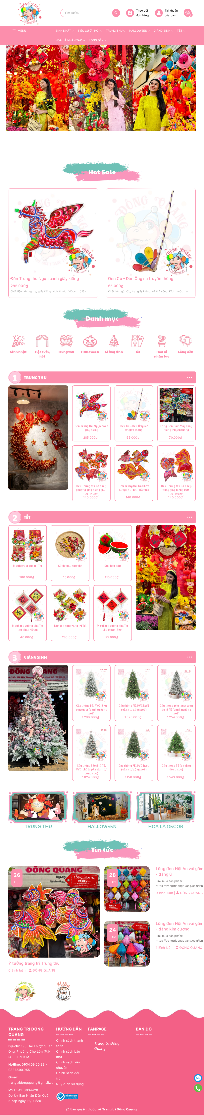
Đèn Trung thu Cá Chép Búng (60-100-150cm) (134, 488)
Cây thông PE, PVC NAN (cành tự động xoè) (134, 708)
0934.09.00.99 (33, 1064)
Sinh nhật (18, 351)
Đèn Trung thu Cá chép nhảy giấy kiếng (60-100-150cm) (176, 490)
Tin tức (102, 849)
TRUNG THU (35, 377)
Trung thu (66, 351)
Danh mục (102, 318)
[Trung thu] (66, 341)
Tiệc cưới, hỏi (42, 354)
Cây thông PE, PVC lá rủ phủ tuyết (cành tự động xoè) (91, 710)
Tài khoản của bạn (171, 13)
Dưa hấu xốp (112, 566)
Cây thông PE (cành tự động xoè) (176, 768)
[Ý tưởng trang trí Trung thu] (54, 912)
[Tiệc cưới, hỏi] (42, 341)
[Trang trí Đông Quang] (102, 810)
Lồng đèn (185, 351)
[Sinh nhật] (18, 341)
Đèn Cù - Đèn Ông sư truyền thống (140, 278)
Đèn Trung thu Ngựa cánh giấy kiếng (45, 278)
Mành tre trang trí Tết (27, 566)
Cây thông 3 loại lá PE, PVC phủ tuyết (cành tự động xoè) (91, 770)
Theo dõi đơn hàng (142, 13)
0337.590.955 (19, 1070)
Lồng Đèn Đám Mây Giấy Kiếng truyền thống (176, 428)
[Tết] (137, 341)
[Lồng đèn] (185, 341)
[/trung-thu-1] (38, 810)
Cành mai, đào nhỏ (70, 566)
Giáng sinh (114, 351)
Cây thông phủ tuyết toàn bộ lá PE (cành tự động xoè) (176, 710)
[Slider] (101, 88)
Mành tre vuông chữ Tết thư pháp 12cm (112, 628)
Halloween (90, 351)
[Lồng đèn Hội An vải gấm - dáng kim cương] (127, 943)
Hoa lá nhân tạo (161, 354)
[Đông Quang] (24, 991)
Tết (137, 351)
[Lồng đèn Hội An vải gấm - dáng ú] (127, 889)
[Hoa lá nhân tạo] (162, 341)
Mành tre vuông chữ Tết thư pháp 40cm (27, 628)
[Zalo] (198, 1078)
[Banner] (38, 437)
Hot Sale (102, 171)
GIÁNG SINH (35, 657)
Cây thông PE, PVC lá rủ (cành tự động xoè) (134, 768)
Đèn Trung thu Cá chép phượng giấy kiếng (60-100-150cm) (91, 490)
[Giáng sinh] (114, 341)
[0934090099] (198, 1088)
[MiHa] (63, 991)
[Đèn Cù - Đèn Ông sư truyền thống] (150, 233)
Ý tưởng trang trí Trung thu (34, 963)
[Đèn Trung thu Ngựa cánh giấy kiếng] (53, 233)
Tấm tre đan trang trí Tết (70, 626)
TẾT (27, 517)
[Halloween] (90, 341)
